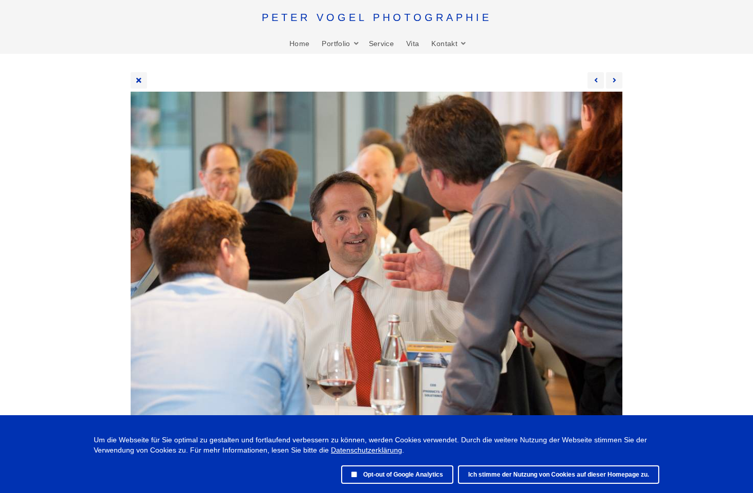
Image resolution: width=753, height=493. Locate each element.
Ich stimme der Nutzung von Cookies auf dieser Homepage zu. (558, 474)
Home (299, 43)
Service (381, 43)
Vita (412, 43)
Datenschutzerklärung (366, 450)
